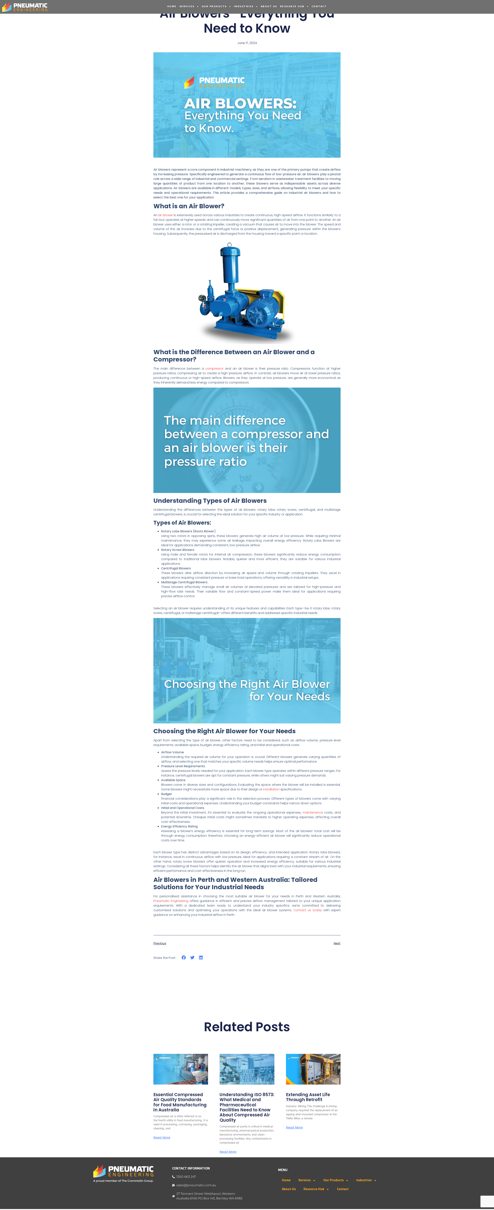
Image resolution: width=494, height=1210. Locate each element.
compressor (214, 368)
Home (172, 6)
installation (271, 789)
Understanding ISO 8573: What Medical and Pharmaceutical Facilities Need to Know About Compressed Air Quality (247, 1107)
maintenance (313, 812)
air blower (165, 215)
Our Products (214, 6)
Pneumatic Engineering (170, 901)
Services (187, 6)
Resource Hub (292, 6)
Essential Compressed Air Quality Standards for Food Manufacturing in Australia (180, 1102)
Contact (319, 6)
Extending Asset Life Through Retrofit (308, 1097)
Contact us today (308, 910)
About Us (269, 6)
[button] (184, 957)
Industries (244, 6)
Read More (161, 1137)
